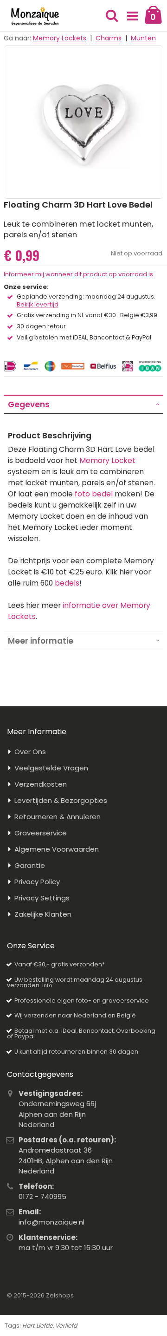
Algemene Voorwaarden (56, 849)
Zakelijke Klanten (42, 914)
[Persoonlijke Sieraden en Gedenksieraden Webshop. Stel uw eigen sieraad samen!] (35, 16)
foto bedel (94, 494)
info (47, 985)
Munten (143, 38)
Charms (109, 38)
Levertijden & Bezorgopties (60, 800)
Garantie (29, 865)
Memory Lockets (59, 38)
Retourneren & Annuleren (57, 816)
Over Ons (30, 751)
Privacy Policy (37, 881)
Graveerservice (40, 833)
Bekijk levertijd (37, 304)
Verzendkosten (40, 784)
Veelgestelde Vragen (51, 768)
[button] (132, 16)
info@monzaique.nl (51, 1222)
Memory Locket (107, 460)
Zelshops (60, 1295)
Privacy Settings (42, 898)
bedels (67, 583)
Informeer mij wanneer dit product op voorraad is (78, 274)
